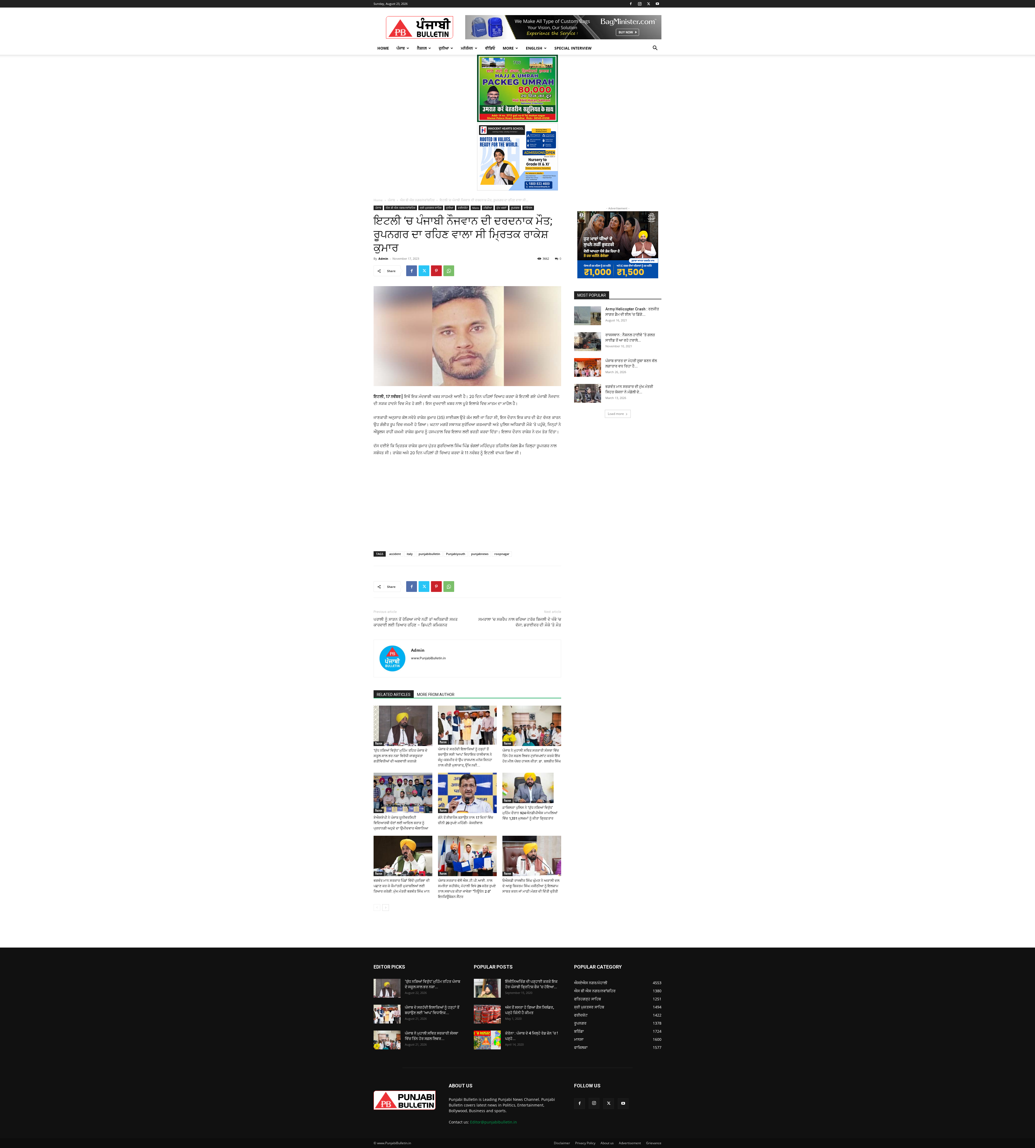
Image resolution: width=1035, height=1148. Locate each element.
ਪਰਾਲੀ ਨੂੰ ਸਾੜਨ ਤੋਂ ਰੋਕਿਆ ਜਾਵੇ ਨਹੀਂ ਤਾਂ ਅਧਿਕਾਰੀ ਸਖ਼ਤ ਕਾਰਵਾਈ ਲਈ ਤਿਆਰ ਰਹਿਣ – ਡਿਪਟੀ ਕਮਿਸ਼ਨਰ (416, 622)
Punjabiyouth (455, 554)
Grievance (653, 1143)
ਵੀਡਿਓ (490, 48)
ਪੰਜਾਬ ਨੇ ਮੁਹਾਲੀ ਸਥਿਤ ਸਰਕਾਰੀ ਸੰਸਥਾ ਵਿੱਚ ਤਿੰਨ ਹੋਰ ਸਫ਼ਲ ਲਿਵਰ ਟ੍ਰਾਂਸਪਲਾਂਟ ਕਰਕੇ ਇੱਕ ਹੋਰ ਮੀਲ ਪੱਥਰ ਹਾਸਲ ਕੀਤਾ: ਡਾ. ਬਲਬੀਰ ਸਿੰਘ (531, 755)
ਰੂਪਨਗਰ (515, 208)
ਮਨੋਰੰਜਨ (467, 48)
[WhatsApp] (448, 270)
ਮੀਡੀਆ (488, 208)
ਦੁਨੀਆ (444, 48)
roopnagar (501, 554)
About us (607, 1143)
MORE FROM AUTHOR (435, 694)
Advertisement (630, 1143)
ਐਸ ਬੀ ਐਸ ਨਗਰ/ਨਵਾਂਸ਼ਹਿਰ (417, 200)
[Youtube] (657, 4)
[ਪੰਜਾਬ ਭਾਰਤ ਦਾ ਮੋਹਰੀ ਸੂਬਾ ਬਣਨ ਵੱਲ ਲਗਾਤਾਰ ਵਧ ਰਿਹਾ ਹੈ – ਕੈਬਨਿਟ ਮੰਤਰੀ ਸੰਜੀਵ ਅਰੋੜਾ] (587, 367)
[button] (654, 48)
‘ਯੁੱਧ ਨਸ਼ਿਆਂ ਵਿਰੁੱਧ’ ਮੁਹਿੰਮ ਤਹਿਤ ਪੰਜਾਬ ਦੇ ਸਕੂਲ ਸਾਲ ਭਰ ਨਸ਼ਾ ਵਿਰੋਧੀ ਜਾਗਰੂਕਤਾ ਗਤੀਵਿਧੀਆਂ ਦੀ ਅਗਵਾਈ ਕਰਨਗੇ (400, 755)
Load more (616, 413)
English (534, 48)
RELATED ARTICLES (393, 694)
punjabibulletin (429, 554)
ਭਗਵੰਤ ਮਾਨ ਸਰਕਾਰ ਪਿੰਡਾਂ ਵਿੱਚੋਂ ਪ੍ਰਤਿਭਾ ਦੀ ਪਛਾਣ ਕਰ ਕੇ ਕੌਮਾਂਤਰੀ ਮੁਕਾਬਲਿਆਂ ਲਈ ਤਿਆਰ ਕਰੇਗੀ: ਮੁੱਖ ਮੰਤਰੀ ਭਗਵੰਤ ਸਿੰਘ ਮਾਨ (402, 886)
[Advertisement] (414, 497)
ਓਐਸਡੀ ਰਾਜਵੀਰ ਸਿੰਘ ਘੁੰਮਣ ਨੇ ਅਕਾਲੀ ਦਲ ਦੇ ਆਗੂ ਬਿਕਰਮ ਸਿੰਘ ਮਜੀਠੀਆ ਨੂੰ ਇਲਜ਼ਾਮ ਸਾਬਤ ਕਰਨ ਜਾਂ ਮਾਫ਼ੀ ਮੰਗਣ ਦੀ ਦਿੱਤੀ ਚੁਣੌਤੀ (531, 886)
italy (410, 554)
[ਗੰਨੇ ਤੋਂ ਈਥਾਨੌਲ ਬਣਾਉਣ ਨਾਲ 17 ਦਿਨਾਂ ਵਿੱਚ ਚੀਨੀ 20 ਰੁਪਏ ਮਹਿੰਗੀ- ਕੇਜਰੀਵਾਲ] (467, 793)
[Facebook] (631, 4)
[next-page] (385, 907)
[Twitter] (648, 4)
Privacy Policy (585, 1143)
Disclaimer (562, 1143)
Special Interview (573, 48)
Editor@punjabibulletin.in (493, 1122)
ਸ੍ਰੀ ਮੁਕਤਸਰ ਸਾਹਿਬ (430, 208)
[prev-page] (377, 907)
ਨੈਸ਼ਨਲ (422, 48)
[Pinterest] (436, 270)
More (508, 48)
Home (383, 48)
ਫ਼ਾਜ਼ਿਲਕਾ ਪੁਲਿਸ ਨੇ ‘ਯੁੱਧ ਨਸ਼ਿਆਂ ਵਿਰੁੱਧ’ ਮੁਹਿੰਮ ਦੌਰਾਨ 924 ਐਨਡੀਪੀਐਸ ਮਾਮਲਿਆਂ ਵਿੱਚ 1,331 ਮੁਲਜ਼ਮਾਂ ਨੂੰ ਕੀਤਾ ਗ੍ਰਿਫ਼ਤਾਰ (529, 813)
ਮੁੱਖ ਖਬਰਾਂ (501, 208)
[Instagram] (640, 4)
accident (395, 554)
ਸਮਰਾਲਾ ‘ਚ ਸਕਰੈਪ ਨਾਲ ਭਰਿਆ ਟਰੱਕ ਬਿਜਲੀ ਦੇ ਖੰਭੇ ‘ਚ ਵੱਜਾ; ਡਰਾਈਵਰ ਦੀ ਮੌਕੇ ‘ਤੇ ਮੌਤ (519, 622)
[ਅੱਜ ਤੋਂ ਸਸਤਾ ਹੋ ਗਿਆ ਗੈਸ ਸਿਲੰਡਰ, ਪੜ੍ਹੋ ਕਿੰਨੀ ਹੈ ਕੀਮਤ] (487, 1014)
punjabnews (479, 554)
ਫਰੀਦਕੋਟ (463, 208)
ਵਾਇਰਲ (528, 208)
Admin (383, 258)
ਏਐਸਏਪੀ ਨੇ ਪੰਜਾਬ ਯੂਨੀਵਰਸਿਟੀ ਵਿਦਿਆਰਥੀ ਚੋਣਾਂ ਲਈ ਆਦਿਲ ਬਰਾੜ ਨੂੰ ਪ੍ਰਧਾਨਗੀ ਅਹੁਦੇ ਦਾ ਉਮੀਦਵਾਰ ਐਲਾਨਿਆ (401, 823)
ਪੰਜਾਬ (400, 48)
